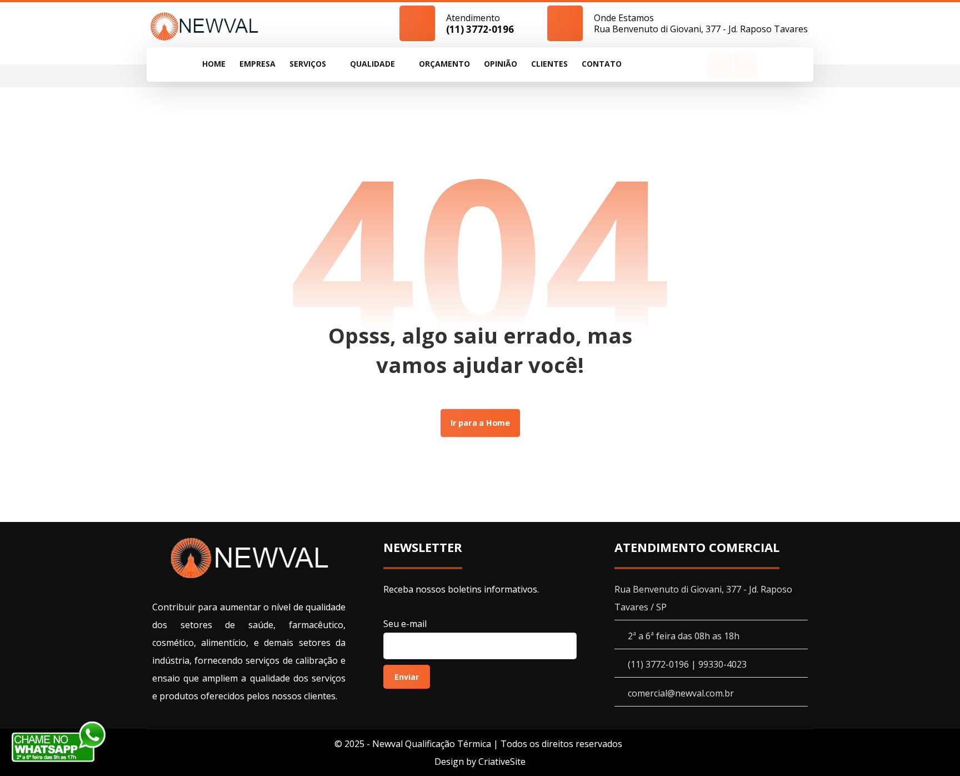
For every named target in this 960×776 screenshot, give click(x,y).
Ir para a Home (479, 423)
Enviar (406, 676)
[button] (719, 65)
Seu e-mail (405, 624)
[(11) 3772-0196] (204, 26)
